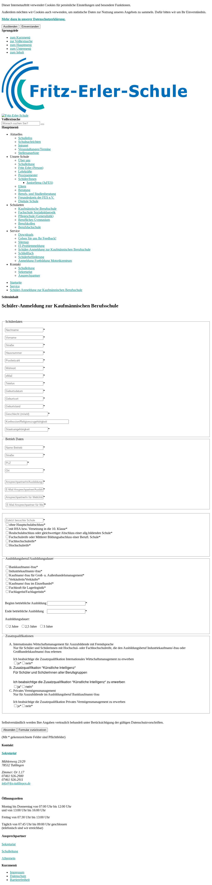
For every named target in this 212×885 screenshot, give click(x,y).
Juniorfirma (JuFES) (39, 182)
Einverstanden (30, 26)
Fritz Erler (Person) (30, 167)
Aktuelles (16, 134)
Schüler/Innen (27, 179)
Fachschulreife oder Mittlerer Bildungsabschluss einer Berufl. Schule (54, 537)
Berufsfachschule (29, 227)
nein (29, 663)
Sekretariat (25, 272)
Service (15, 231)
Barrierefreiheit (20, 879)
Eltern (22, 186)
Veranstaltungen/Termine (34, 149)
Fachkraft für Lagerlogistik (27, 587)
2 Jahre (31, 626)
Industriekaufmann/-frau (25, 571)
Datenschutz (18, 876)
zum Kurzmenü (20, 37)
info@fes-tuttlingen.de (16, 783)
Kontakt (15, 264)
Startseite (16, 282)
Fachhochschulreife (22, 541)
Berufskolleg (26, 223)
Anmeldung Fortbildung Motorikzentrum (45, 260)
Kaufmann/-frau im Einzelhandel (31, 583)
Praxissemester (27, 175)
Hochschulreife (20, 545)
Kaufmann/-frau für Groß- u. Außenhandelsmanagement (46, 575)
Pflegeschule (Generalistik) (35, 216)
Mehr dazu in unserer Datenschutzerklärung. (33, 19)
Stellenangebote (28, 153)
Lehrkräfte (25, 171)
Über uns (24, 160)
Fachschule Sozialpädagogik (36, 212)
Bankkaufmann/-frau (23, 567)
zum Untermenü (20, 48)
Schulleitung (26, 164)
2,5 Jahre (39, 626)
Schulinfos (25, 138)
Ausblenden (10, 26)
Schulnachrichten (29, 141)
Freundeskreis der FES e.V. (36, 197)
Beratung (24, 190)
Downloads (25, 234)
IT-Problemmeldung (31, 246)
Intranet (23, 145)
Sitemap (23, 242)
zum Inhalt (17, 52)
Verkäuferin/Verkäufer (24, 579)
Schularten (17, 205)
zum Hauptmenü (21, 45)
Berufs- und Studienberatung (37, 193)
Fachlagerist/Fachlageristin (27, 592)
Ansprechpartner (29, 275)
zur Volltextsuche (21, 41)
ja (19, 663)
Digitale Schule (28, 201)
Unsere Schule (19, 156)
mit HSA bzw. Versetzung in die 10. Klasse (38, 529)
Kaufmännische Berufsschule (37, 208)
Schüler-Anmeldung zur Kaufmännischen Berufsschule (54, 249)
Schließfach (26, 253)
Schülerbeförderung (31, 257)
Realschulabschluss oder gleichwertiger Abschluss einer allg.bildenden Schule (60, 533)
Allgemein (8, 858)
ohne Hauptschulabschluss (27, 524)
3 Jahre (48, 626)
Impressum (17, 872)
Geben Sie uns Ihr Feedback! (37, 238)
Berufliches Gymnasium (34, 220)
